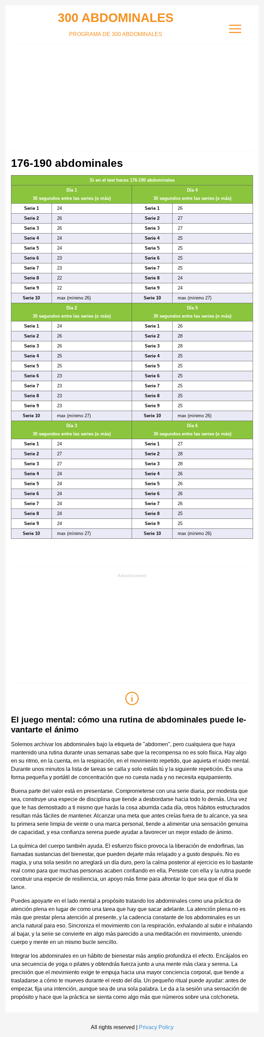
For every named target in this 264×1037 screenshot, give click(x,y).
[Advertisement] (132, 96)
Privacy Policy (156, 1027)
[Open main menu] (235, 29)
